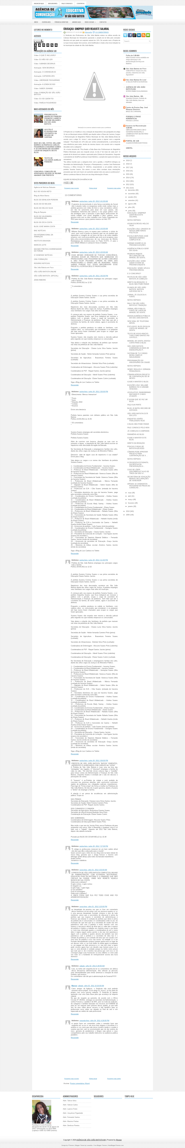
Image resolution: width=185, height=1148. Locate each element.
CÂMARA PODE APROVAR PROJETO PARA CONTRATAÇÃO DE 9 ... (137, 454)
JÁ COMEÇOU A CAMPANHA (138, 431)
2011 (128, 188)
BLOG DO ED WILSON (42, 204)
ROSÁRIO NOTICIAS (42, 263)
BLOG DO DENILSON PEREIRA (46, 200)
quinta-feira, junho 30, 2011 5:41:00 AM (93, 201)
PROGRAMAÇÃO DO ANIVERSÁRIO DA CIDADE (138, 361)
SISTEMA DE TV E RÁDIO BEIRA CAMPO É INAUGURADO (137, 355)
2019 (128, 160)
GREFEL (129, 148)
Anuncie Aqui (76, 22)
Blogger (119, 1140)
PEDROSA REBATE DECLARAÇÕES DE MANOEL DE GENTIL (136, 256)
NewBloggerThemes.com (116, 1145)
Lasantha (89, 1145)
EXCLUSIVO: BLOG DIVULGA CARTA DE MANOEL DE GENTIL (138, 328)
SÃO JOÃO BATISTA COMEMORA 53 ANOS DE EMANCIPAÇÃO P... (138, 348)
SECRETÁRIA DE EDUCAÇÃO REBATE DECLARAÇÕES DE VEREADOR (138, 478)
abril (130, 496)
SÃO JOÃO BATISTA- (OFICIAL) (46, 276)
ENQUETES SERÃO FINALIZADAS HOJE (136, 420)
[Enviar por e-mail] (64, 183)
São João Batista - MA (134, 96)
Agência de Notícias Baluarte (44, 187)
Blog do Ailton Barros (41, 196)
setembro (131, 200)
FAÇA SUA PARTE (134, 405)
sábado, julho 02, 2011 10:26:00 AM (91, 986)
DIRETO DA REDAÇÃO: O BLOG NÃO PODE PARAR (138, 283)
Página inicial (93, 188)
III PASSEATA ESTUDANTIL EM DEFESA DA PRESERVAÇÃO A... (138, 464)
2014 (128, 178)
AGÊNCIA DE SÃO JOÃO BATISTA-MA (135, 88)
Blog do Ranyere (40, 212)
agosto (130, 204)
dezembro (132, 190)
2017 (128, 167)
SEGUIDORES (52, 3)
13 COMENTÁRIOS (102, 32)
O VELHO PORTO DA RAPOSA (136, 82)
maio (130, 493)
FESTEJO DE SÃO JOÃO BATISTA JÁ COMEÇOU (137, 278)
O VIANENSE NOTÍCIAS (43, 255)
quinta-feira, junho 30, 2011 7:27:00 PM (93, 846)
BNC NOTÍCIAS (40, 231)
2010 (128, 511)
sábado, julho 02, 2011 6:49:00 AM (92, 966)
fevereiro (131, 503)
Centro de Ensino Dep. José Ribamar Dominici (137, 108)
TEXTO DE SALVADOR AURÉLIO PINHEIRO (52, 160)
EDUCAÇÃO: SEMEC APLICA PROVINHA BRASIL (138, 269)
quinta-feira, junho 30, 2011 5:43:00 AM (93, 229)
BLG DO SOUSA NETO (42, 191)
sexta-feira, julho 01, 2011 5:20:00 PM (93, 907)
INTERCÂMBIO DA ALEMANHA (136, 91)
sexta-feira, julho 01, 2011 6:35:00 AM (93, 870)
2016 (128, 171)
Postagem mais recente (71, 188)
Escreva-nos (46, 22)
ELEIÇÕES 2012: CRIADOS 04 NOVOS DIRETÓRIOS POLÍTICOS (138, 231)
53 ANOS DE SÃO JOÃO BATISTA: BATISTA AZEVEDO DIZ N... (136, 289)
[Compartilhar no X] (69, 183)
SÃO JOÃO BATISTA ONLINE (45, 272)
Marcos (74, 986)
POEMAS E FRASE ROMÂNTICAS (133, 118)
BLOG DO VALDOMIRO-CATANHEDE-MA (43, 217)
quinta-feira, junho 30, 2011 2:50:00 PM (93, 392)
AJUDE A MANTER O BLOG (137, 382)
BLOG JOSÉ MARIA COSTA (44, 226)
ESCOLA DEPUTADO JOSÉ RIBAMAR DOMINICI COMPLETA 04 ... (137, 238)
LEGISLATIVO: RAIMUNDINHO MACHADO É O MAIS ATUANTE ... (139, 394)
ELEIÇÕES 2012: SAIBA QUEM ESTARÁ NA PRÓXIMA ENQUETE (136, 263)
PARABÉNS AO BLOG (135, 434)
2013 (128, 181)
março (130, 499)
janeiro (130, 506)
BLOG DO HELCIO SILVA (43, 208)
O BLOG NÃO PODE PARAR (138, 424)
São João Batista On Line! (136, 80)
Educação (88, 32)
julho (130, 207)
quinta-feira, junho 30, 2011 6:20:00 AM (93, 252)
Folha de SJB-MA (132, 55)
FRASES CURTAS (132, 121)
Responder (75, 222)
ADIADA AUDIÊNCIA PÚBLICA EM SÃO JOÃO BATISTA (138, 317)
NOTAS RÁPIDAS (134, 220)
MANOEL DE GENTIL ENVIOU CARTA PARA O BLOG (138, 342)
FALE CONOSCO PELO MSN (138, 428)
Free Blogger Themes (100, 1145)
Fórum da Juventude (61, 22)
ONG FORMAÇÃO (41, 259)
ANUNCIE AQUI (39, 3)
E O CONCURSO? (134, 273)
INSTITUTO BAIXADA (42, 241)
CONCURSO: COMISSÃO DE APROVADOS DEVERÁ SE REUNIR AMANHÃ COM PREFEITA (47, 173)
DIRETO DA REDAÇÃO (136, 443)
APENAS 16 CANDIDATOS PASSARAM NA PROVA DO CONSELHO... (138, 486)
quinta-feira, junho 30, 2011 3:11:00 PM (93, 560)
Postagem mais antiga (114, 188)
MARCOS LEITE (40, 245)
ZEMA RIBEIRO (40, 280)
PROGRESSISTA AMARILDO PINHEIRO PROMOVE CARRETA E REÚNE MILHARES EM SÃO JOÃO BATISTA (52, 119)
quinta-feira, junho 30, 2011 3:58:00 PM (93, 760)
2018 (128, 164)
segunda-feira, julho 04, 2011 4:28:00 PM (94, 1021)
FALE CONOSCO (67, 3)
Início (36, 22)
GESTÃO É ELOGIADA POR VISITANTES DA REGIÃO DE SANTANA (50, 133)
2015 (128, 174)
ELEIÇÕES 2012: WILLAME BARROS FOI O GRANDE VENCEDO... (138, 387)
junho (130, 211)
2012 (128, 184)
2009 (128, 515)
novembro (132, 194)
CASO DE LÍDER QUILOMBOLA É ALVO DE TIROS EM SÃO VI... (138, 471)
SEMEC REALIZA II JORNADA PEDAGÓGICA (138, 370)
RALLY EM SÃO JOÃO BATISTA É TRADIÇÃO (136, 304)
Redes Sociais (90, 22)
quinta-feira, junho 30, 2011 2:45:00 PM (93, 276)
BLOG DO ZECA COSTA (43, 222)
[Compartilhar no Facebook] (72, 183)
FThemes (71, 1145)
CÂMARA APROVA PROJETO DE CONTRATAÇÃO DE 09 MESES (138, 376)
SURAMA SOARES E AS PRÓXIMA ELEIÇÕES (136, 244)
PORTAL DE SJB (132, 141)
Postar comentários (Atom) (80, 1083)
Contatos (103, 22)
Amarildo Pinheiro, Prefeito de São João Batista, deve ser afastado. (136, 100)
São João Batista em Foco (43, 267)
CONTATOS (80, 3)
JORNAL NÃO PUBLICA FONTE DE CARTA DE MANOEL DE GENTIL (136, 310)
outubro (131, 197)
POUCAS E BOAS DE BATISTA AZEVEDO (135, 447)
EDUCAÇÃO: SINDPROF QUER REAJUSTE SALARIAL (86, 28)
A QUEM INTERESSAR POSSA (136, 143)
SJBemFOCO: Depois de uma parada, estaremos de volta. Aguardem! (136, 73)
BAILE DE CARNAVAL (133, 111)
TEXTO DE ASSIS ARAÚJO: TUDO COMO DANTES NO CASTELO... (138, 335)
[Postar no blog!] (67, 183)
